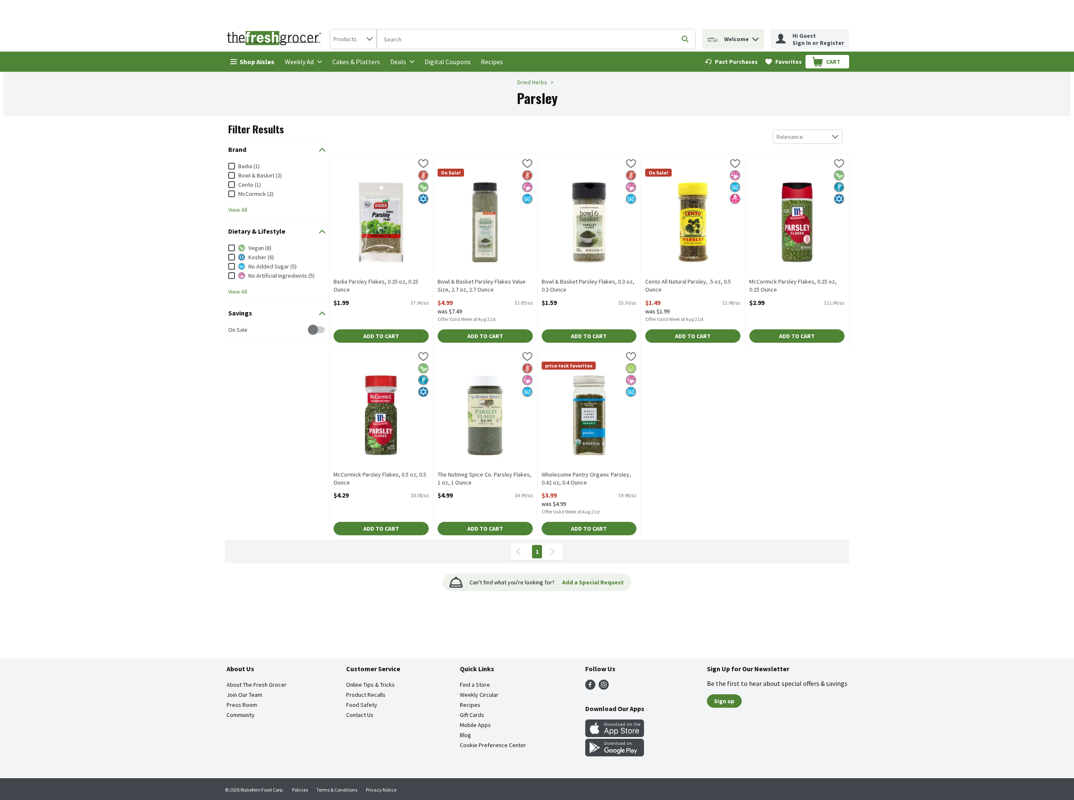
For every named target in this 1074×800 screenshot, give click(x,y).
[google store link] (614, 754)
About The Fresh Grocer (257, 684)
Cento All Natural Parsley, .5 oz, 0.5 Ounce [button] (688, 286)
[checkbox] (232, 330)
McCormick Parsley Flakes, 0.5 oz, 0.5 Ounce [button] (380, 479)
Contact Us (359, 715)
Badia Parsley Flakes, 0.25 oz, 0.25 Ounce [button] (376, 286)
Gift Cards (472, 715)
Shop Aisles (257, 61)
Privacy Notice (381, 790)
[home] (275, 39)
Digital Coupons (448, 61)
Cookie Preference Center (493, 745)
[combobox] (353, 39)
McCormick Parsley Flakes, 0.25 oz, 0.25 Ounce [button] (793, 286)
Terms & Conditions (336, 790)
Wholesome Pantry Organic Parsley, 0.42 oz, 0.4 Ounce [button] (586, 479)
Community (241, 715)
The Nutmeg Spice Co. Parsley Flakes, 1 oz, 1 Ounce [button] (485, 479)
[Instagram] (604, 687)
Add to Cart (381, 336)
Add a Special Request (593, 582)
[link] (731, 61)
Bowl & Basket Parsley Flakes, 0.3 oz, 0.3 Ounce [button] (588, 286)
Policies (300, 790)
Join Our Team (244, 694)
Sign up (724, 701)
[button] (755, 37)
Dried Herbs (532, 82)
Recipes (492, 61)
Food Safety (361, 705)
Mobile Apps (475, 725)
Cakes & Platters (356, 61)
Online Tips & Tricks (370, 684)
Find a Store (475, 684)
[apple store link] (614, 734)
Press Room (242, 705)
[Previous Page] (519, 551)
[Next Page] (554, 551)
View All (237, 209)
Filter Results (256, 128)
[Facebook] (590, 687)
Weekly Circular (479, 694)
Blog (465, 735)
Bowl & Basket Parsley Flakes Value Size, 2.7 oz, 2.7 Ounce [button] (482, 286)
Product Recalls (366, 694)
